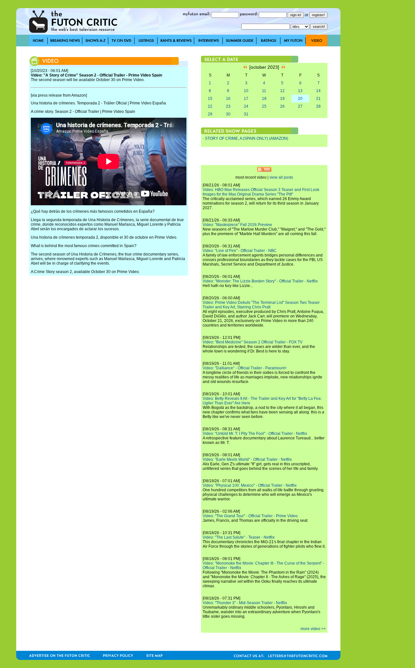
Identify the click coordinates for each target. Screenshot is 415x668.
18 (264, 98)
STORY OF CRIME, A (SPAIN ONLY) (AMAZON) (246, 138)
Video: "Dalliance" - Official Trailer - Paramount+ (245, 368)
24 (246, 106)
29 (210, 114)
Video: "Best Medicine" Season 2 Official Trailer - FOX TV (252, 342)
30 (228, 114)
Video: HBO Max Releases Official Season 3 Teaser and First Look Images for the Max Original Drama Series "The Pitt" (261, 192)
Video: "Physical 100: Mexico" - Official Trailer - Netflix (250, 485)
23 (228, 106)
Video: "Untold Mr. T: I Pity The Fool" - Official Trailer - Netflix (255, 433)
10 (246, 91)
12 (282, 91)
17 (246, 98)
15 (210, 98)
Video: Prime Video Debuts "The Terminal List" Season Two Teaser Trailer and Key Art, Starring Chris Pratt (261, 304)
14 (318, 91)
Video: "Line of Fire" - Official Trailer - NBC (240, 250)
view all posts (281, 177)
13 (300, 91)
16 (228, 98)
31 (246, 114)
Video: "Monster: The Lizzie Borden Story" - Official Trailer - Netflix (260, 281)
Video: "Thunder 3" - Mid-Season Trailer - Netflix (245, 603)
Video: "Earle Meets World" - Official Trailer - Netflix (247, 459)
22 (210, 106)
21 (318, 98)
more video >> (313, 628)
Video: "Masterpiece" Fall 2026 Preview (237, 224)
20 (300, 98)
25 (264, 106)
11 (264, 91)
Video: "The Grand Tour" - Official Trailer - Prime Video (250, 516)
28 (318, 106)
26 (282, 106)
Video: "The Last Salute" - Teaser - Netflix (239, 537)
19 (282, 98)
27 (300, 106)
